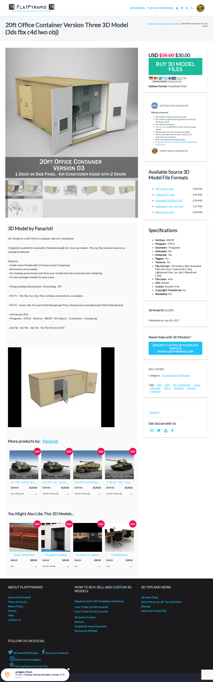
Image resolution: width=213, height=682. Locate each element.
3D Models (137, 7)
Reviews (79, 621)
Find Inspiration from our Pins (31, 666)
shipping (179, 388)
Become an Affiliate (86, 630)
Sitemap (145, 606)
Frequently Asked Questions (91, 626)
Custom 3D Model (160, 7)
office (167, 388)
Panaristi (50, 441)
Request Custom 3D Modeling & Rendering (99, 601)
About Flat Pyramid (19, 597)
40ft (167, 384)
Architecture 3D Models (169, 23)
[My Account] (177, 7)
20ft (159, 384)
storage (191, 388)
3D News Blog (149, 597)
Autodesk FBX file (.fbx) (169, 200)
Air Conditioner (182, 384)
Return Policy (15, 606)
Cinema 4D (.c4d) (165, 194)
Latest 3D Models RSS (153, 610)
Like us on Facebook (57, 652)
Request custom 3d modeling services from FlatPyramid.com (175, 348)
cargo (197, 384)
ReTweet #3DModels (25, 652)
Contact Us (14, 619)
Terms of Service (17, 601)
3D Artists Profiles (85, 617)
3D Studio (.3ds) (164, 188)
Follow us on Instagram (27, 659)
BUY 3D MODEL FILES (175, 66)
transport (155, 391)
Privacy (12, 610)
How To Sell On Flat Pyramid (91, 611)
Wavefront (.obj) (164, 212)
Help (11, 615)
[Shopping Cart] (182, 7)
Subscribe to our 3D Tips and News (161, 601)
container (155, 388)
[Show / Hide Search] (187, 7)
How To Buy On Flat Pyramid (91, 606)
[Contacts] (192, 7)
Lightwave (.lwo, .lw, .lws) (169, 206)
